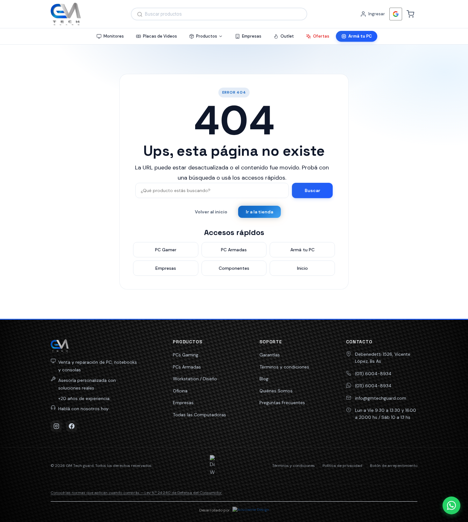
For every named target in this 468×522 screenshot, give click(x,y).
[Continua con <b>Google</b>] (395, 14)
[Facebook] (71, 426)
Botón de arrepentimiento (393, 465)
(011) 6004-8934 (373, 373)
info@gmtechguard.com (380, 398)
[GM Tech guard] (66, 14)
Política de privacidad (342, 465)
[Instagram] (56, 426)
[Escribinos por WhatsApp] (451, 505)
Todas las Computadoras (199, 415)
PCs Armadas (187, 367)
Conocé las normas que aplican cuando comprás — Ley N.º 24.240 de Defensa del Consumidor (136, 492)
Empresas (183, 402)
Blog (263, 379)
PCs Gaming (185, 355)
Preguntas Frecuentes (282, 402)
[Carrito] (410, 14)
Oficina (180, 391)
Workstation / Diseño (195, 379)
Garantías (269, 355)
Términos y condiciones (284, 367)
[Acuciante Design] (250, 510)
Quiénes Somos (276, 391)
